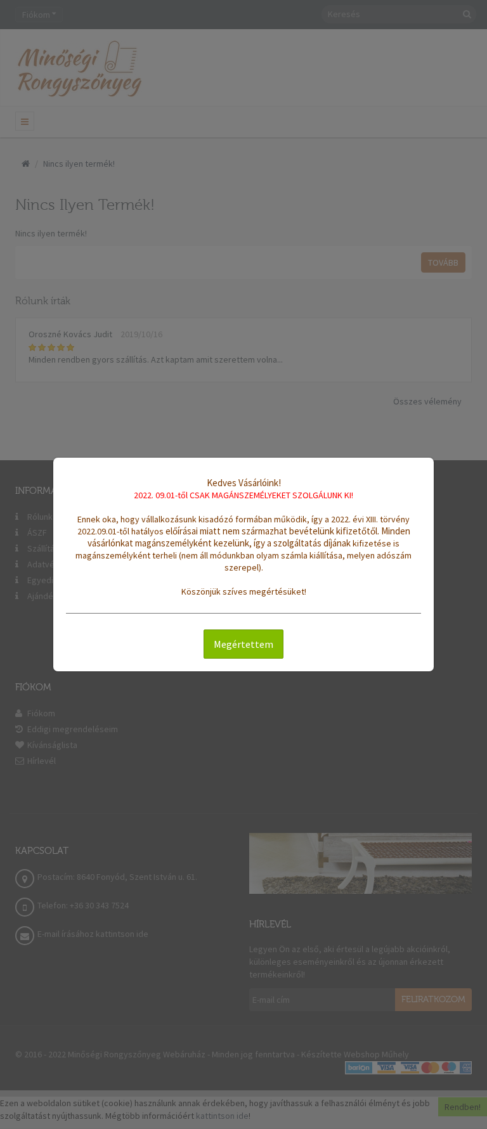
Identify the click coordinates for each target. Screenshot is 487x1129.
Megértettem (243, 644)
